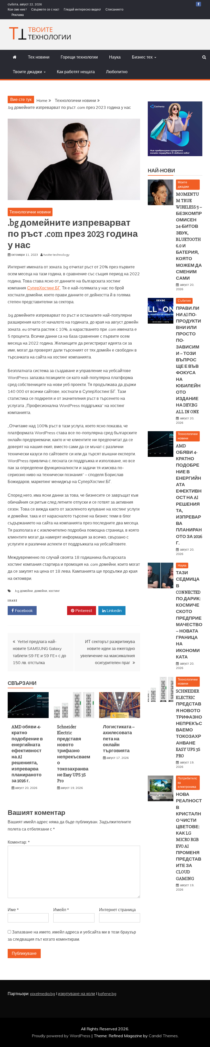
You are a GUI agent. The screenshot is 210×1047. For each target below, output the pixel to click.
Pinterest (83, 610)
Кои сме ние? (17, 9)
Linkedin (114, 610)
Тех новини (38, 57)
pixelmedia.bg (42, 993)
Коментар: (19, 842)
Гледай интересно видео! (82, 9)
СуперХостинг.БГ (43, 287)
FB (198, 4)
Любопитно (117, 71)
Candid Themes (163, 1035)
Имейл (61, 909)
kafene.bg (107, 993)
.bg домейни (23, 591)
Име (13, 909)
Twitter (53, 610)
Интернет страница (117, 909)
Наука (115, 57)
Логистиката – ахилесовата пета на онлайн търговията (119, 739)
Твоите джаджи (27, 71)
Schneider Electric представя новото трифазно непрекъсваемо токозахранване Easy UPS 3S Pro (73, 754)
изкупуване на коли (76, 993)
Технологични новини (30, 211)
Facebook (23, 610)
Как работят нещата (76, 71)
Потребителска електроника (187, 782)
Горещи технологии (79, 57)
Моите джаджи (183, 184)
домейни (40, 591)
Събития (184, 301)
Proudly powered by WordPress (61, 1035)
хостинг (54, 591)
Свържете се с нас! (45, 9)
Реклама (18, 15)
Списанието (114, 9)
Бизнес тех (142, 57)
